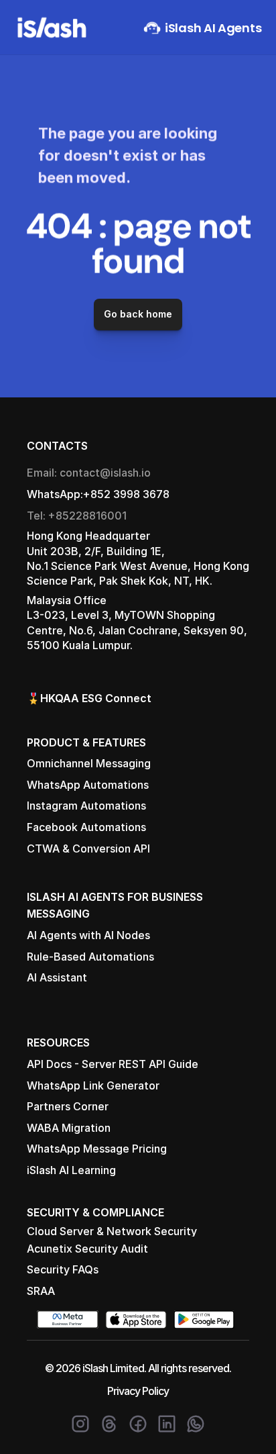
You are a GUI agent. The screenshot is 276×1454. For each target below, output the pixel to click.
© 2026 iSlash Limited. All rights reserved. (138, 1368)
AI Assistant (57, 977)
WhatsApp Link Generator (93, 1085)
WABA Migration (69, 1127)
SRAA (41, 1291)
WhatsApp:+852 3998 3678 (98, 494)
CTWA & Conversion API (88, 848)
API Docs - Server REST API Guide (112, 1064)
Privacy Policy (138, 1391)
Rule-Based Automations (90, 956)
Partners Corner (68, 1106)
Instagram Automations (86, 805)
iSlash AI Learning (71, 1170)
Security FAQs (62, 1269)
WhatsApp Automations (88, 784)
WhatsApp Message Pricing (97, 1148)
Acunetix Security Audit (87, 1248)
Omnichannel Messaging (89, 763)
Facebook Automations (86, 827)
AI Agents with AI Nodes (88, 935)
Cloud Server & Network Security (112, 1231)
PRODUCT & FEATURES (86, 742)
